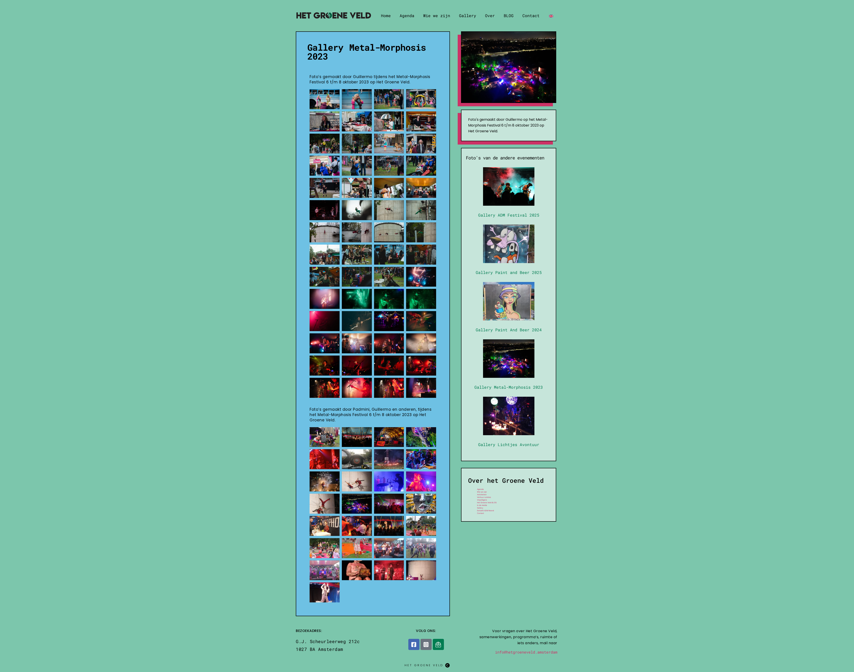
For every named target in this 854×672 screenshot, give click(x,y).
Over (490, 15)
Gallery (467, 15)
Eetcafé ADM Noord (485, 510)
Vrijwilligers (482, 500)
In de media (482, 505)
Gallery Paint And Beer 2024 (509, 329)
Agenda (407, 15)
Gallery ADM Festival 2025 (508, 215)
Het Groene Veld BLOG (487, 502)
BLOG (509, 15)
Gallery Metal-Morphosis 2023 (508, 387)
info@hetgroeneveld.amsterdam (526, 652)
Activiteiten (482, 494)
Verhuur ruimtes (484, 497)
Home (386, 15)
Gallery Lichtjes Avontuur (508, 444)
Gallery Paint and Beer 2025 (509, 272)
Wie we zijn (436, 15)
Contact (531, 15)
